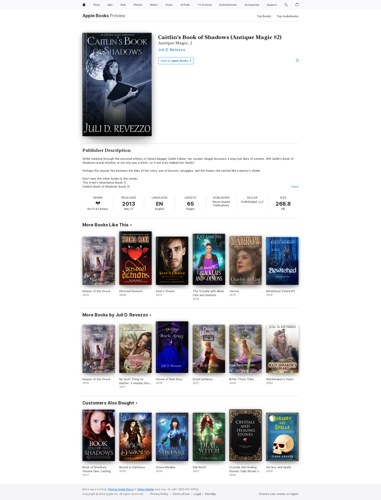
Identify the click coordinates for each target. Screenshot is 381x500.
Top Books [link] (264, 16)
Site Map (210, 494)
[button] (286, 5)
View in (174, 60)
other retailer (145, 489)
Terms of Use (181, 494)
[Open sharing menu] (297, 60)
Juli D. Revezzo (171, 49)
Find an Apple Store (120, 489)
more (295, 186)
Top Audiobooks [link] (287, 16)
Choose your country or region (279, 494)
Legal (197, 494)
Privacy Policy (159, 494)
